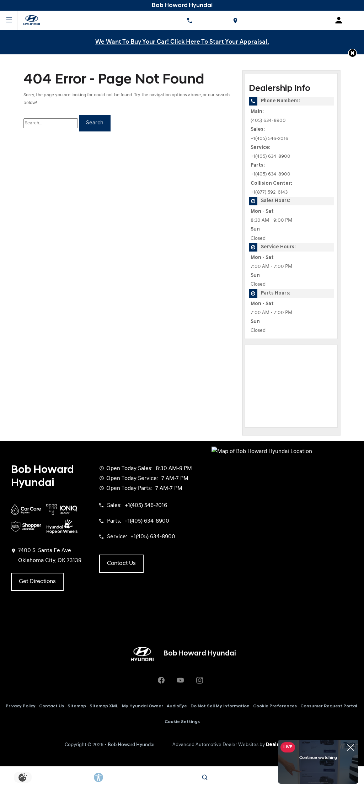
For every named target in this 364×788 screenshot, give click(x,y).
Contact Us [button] (121, 563)
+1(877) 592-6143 (269, 192)
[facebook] (161, 680)
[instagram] (199, 680)
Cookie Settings (182, 722)
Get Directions (37, 581)
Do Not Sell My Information (220, 706)
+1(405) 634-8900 (270, 156)
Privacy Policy (21, 706)
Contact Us (51, 706)
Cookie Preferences (275, 706)
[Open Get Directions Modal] (235, 20)
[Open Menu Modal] (9, 20)
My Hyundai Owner (142, 706)
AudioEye (177, 706)
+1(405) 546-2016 (269, 138)
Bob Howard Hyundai (131, 744)
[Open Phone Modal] (189, 20)
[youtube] (180, 680)
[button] (352, 53)
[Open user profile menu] (341, 20)
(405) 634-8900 (268, 120)
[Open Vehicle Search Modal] (205, 777)
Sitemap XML (104, 706)
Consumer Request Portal (328, 706)
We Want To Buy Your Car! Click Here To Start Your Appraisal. (182, 42)
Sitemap (77, 706)
